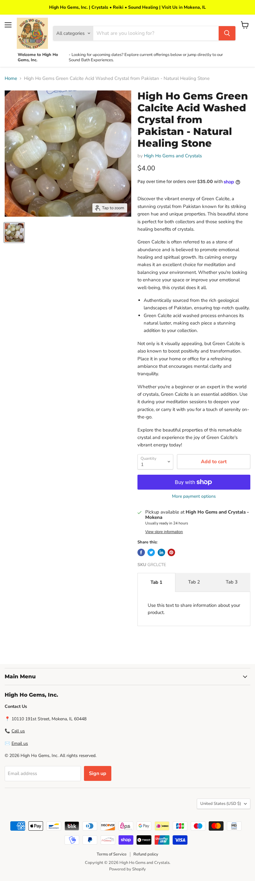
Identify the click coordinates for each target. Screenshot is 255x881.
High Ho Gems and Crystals (173, 156)
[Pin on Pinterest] (171, 552)
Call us (18, 731)
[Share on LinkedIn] (161, 552)
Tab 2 (194, 582)
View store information (164, 532)
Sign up (97, 773)
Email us (20, 743)
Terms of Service (112, 854)
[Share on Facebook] (141, 552)
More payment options (194, 496)
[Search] (227, 33)
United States (220, 803)
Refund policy (145, 854)
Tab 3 (232, 582)
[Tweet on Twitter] (151, 552)
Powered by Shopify (127, 869)
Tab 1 (156, 582)
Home (11, 78)
